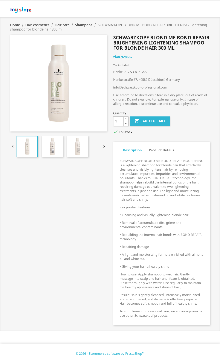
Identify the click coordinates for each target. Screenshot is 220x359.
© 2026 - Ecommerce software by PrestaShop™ (110, 353)
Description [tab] (132, 150)
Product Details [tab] (161, 150)
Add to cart (149, 121)
